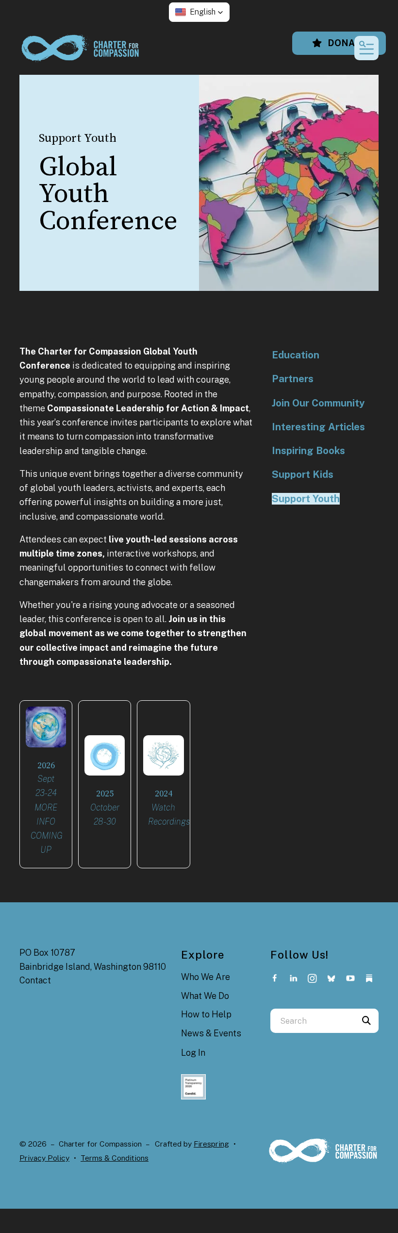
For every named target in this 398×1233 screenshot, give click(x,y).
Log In (193, 1052)
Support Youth (306, 499)
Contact (35, 980)
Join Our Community (318, 403)
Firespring (211, 1144)
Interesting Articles (318, 427)
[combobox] (312, 1021)
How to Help (206, 1014)
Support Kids (302, 474)
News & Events (211, 1033)
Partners (293, 379)
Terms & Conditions (115, 1158)
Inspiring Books (308, 450)
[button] (199, 12)
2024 (163, 793)
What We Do (205, 996)
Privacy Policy (44, 1158)
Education (295, 355)
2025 (105, 793)
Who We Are (205, 977)
